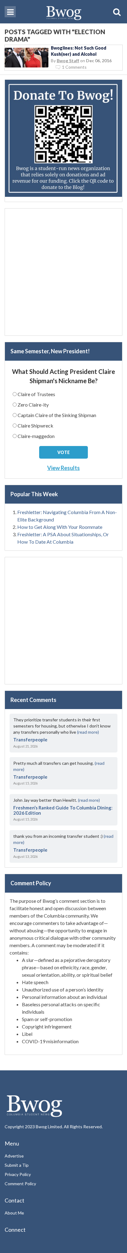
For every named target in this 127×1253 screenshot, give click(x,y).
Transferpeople (30, 739)
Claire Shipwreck (35, 425)
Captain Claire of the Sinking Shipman (57, 415)
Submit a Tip (17, 1165)
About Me (14, 1212)
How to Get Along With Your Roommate (59, 527)
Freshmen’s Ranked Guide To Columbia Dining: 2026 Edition (63, 810)
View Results (63, 467)
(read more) (88, 732)
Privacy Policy (18, 1174)
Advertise (14, 1155)
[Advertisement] (63, 272)
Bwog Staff (68, 60)
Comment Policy (20, 1183)
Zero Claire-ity (33, 405)
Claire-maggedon (36, 436)
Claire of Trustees (36, 394)
